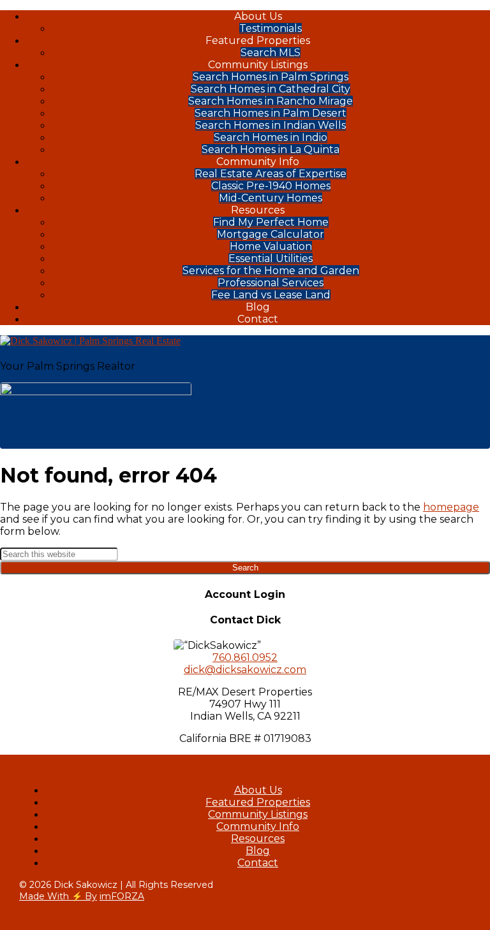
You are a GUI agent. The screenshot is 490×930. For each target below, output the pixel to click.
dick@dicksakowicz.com (245, 670)
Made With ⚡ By (58, 896)
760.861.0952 (245, 657)
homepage (451, 507)
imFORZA (122, 896)
